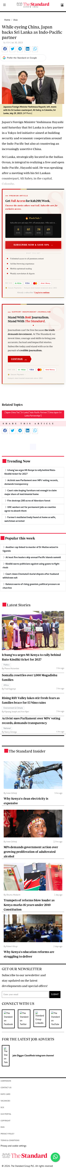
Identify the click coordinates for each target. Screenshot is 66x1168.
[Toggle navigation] (4, 5)
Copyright (5, 1121)
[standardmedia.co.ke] (32, 5)
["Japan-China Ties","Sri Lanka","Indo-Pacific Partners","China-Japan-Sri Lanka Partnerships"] (33, 414)
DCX (2, 1108)
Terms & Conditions (10, 1141)
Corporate (6, 1081)
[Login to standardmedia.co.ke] (62, 5)
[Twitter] (25, 1018)
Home (7, 20)
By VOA (6, 43)
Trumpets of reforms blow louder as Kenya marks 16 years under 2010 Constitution (29, 904)
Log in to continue (42, 292)
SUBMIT (55, 994)
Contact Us (6, 1088)
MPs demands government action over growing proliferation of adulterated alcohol (31, 851)
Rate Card (5, 1094)
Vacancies (5, 1101)
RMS (2, 1127)
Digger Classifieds (25, 1055)
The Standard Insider (27, 751)
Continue (19, 359)
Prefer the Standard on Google (22, 58)
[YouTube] (57, 1018)
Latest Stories (18, 605)
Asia (15, 20)
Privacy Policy (7, 1134)
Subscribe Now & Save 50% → (33, 245)
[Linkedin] (41, 1018)
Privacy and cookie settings (13, 1146)
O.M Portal (6, 1114)
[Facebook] (10, 1018)
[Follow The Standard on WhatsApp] (55, 1157)
